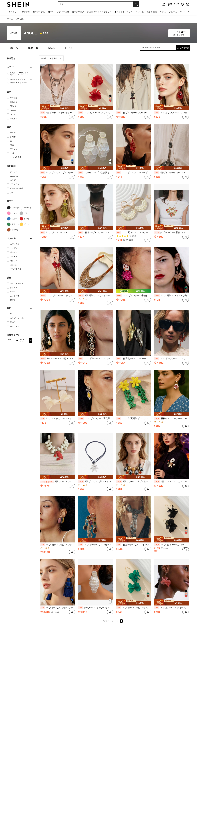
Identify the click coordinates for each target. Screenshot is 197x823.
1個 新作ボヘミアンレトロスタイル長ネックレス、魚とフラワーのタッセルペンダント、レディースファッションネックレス (134, 544)
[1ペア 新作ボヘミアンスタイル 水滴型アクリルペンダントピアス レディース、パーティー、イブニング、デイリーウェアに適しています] (95, 333)
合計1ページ (107, 621)
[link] (170, 4)
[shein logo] (18, 4)
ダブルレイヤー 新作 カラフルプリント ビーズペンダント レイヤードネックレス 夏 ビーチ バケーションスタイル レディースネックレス (172, 232)
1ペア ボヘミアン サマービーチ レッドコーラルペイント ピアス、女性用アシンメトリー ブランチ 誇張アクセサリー (134, 172)
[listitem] (57, 92)
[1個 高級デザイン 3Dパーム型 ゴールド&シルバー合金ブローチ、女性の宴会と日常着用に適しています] (133, 333)
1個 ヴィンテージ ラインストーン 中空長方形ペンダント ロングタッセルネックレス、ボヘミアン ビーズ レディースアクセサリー (172, 172)
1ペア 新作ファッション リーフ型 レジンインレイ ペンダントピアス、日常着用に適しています (172, 358)
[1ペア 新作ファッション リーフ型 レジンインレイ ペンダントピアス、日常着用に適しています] (171, 333)
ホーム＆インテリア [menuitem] (124, 11)
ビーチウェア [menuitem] (78, 11)
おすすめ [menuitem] (26, 11)
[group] (19, 74)
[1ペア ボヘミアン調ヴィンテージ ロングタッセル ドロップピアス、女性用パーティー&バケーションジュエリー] (57, 582)
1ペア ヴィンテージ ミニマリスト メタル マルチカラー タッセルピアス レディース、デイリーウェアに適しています (58, 232)
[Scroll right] (188, 12)
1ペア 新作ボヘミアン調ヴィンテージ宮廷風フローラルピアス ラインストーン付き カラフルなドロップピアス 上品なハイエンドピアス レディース (96, 544)
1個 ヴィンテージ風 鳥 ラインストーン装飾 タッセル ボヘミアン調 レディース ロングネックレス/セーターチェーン (134, 112)
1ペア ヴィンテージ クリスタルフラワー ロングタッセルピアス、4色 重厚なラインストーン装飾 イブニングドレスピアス (58, 295)
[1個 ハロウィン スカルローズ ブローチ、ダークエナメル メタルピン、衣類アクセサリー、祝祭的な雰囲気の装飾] (171, 456)
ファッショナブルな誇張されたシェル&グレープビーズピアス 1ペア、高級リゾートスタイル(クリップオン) (96, 172)
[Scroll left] (184, 12)
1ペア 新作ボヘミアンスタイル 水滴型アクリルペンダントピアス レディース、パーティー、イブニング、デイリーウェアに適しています (96, 358)
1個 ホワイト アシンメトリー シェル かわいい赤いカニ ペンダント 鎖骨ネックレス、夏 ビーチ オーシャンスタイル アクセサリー (58, 481)
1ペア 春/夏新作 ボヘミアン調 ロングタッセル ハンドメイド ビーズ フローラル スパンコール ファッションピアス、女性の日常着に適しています (134, 418)
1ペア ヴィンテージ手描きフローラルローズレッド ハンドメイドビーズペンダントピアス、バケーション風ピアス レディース (134, 295)
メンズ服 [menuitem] (140, 11)
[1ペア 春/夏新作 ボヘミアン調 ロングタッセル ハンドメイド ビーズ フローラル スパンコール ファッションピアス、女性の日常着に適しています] (133, 393)
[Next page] (125, 621)
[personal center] (164, 4)
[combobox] (51, 58)
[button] (182, 4)
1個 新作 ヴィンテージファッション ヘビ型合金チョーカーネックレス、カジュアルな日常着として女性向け (96, 232)
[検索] (136, 4)
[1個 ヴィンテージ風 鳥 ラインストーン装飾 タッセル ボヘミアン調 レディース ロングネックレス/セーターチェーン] (133, 87)
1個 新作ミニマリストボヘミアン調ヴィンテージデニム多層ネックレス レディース (96, 295)
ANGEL (30, 33)
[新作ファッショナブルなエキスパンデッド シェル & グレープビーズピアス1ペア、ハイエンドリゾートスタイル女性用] (95, 582)
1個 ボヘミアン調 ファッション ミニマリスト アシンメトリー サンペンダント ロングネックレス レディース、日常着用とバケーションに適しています (96, 481)
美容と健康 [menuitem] (152, 11)
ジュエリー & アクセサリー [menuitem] (99, 11)
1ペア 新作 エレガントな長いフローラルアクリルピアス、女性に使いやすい (172, 295)
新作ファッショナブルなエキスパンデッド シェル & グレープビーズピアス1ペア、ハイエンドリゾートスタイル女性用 (96, 607)
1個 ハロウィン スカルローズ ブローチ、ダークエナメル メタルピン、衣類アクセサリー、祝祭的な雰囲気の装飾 (172, 481)
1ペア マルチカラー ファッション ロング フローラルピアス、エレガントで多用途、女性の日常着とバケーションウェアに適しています (58, 418)
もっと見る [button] (16, 157)
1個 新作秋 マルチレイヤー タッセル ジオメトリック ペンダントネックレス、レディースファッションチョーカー (58, 112)
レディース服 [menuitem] (63, 11)
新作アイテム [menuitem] (39, 11)
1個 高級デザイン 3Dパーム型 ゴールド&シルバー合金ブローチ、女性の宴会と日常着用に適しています (134, 358)
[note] (57, 107)
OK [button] (30, 340)
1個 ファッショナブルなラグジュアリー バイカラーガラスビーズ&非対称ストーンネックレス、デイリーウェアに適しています (134, 481)
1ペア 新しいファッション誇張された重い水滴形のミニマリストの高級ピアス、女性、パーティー (172, 112)
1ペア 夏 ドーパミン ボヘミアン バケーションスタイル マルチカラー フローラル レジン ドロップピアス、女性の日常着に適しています (96, 112)
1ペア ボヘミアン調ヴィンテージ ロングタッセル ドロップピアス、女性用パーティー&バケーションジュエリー (58, 607)
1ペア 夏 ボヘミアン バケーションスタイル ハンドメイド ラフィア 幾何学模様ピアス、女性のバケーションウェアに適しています (134, 232)
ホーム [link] (10, 19)
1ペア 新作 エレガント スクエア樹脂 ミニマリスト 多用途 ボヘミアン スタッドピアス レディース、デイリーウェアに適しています (58, 544)
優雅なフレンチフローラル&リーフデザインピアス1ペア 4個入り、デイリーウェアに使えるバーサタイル (172, 418)
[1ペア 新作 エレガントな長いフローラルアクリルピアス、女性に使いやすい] (171, 270)
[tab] (14, 48)
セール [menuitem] (51, 11)
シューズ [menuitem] (173, 11)
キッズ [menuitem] (163, 11)
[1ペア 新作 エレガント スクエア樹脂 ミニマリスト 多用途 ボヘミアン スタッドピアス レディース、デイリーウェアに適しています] (57, 519)
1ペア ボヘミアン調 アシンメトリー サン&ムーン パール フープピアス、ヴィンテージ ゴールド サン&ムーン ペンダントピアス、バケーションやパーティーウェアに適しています (58, 358)
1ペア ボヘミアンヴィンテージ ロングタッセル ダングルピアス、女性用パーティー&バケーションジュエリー (58, 172)
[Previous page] (118, 621)
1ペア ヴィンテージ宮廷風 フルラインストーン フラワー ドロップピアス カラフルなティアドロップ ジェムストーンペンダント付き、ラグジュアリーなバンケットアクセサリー (96, 418)
